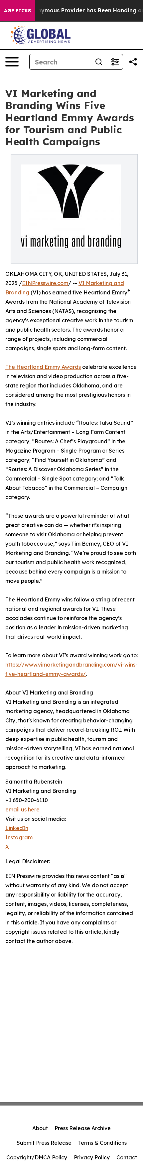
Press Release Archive (83, 1128)
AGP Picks (17, 11)
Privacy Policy (92, 1157)
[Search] (99, 61)
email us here (22, 809)
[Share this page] (133, 61)
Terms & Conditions (102, 1142)
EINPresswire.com (45, 283)
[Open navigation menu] (12, 61)
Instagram (19, 837)
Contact (126, 1157)
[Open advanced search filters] (115, 61)
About (40, 1128)
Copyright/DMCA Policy (36, 1157)
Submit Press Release (44, 1142)
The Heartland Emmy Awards (43, 367)
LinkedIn (16, 828)
